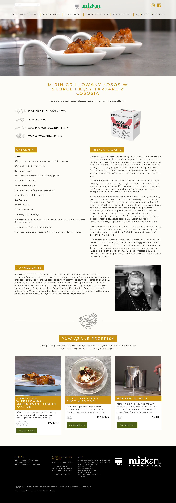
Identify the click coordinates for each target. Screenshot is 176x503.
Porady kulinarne (73, 15)
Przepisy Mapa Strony (84, 472)
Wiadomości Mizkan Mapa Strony (89, 474)
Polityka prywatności (84, 466)
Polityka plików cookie (85, 468)
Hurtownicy (158, 15)
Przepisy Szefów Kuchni (97, 15)
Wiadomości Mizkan (122, 15)
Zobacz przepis (26, 430)
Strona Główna (19, 15)
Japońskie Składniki (51, 15)
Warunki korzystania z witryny (88, 464)
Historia (34, 15)
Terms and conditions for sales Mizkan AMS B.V (93, 462)
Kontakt (145, 15)
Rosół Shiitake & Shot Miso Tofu (83, 400)
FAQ (137, 15)
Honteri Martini (133, 398)
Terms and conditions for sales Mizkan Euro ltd (93, 460)
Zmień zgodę (82, 476)
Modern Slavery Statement (86, 470)
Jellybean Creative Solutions (45, 491)
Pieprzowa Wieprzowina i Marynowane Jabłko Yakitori (36, 402)
